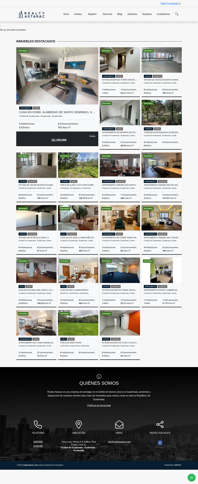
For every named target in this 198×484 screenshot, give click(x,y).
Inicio (66, 14)
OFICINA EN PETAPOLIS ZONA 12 (34, 237)
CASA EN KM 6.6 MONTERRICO (74, 290)
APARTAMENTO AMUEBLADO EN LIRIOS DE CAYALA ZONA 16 (161, 185)
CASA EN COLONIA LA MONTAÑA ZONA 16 (78, 237)
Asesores (132, 14)
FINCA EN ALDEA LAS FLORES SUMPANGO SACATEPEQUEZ (78, 185)
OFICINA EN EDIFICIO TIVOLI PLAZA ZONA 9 (120, 343)
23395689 (38, 441)
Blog (119, 14)
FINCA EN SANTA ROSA (70, 343)
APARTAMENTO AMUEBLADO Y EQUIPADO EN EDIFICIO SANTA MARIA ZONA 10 (161, 237)
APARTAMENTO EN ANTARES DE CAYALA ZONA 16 (120, 132)
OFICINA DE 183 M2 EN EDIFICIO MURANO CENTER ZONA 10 (161, 80)
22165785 (38, 446)
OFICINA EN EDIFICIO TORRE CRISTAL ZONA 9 (120, 290)
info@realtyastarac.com (119, 441)
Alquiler (92, 14)
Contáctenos (163, 14)
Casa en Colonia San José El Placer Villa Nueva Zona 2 (36, 290)
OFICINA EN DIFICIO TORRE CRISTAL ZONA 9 (120, 80)
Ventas (77, 14)
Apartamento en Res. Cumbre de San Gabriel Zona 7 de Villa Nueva (161, 290)
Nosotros (147, 14)
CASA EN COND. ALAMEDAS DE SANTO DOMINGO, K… (57, 112)
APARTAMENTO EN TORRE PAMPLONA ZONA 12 (120, 237)
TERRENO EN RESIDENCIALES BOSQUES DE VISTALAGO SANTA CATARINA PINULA (161, 132)
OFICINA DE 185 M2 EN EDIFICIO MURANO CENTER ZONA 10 (36, 185)
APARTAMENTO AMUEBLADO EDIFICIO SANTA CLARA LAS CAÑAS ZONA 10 (120, 185)
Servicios (107, 14)
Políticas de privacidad (99, 405)
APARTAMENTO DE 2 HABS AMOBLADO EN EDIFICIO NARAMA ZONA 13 (36, 343)
